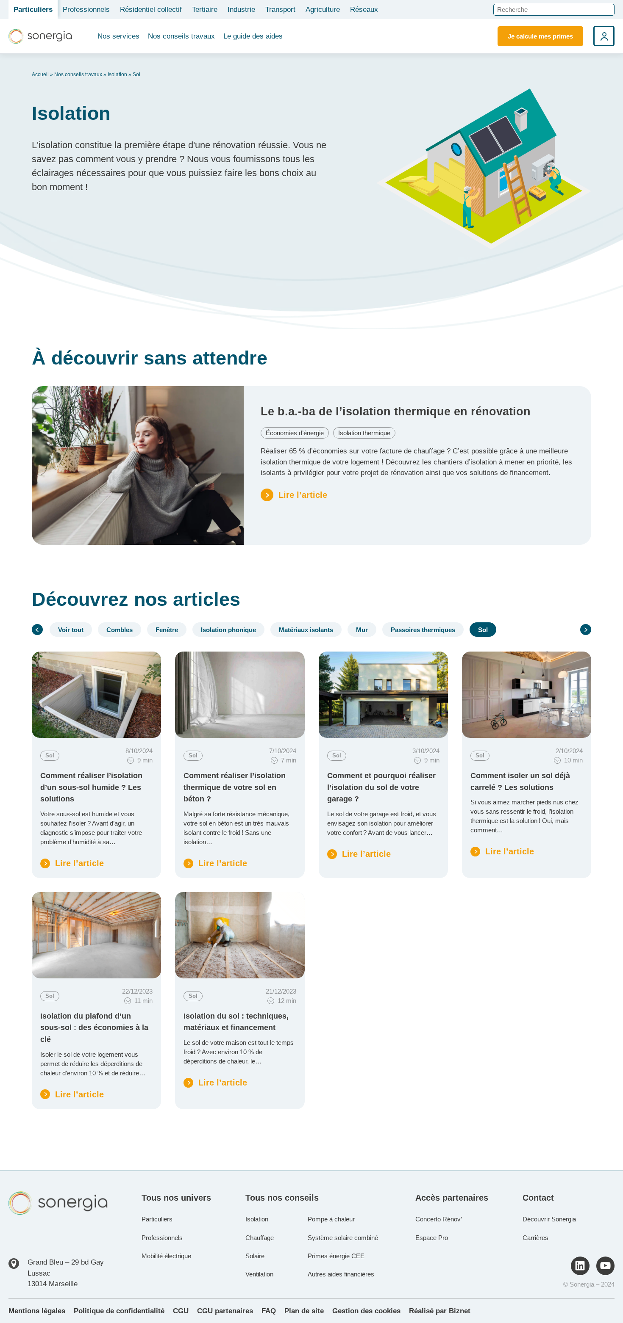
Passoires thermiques (423, 629)
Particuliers (33, 10)
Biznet (459, 1311)
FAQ (268, 1311)
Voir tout (70, 629)
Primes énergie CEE (336, 1255)
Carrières (535, 1237)
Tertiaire (204, 10)
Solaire (254, 1255)
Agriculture (323, 10)
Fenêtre (167, 629)
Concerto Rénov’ (438, 1219)
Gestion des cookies (366, 1311)
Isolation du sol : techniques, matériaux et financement (236, 1021)
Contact (538, 1197)
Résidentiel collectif (151, 10)
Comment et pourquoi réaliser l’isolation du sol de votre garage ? (381, 787)
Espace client (604, 36)
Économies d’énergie (295, 432)
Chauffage (259, 1237)
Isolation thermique (364, 432)
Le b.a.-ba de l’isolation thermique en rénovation (396, 411)
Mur (362, 629)
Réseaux (364, 10)
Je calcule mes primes (540, 36)
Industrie (241, 10)
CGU (181, 1311)
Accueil (40, 74)
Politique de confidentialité (119, 1311)
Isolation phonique (228, 629)
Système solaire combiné (343, 1237)
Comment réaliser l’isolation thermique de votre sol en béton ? (235, 787)
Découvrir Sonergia (549, 1219)
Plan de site (304, 1311)
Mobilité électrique (166, 1255)
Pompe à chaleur (331, 1219)
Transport (280, 10)
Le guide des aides (253, 36)
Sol (483, 629)
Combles (119, 629)
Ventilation (259, 1274)
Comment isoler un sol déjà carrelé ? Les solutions (520, 781)
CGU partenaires (225, 1311)
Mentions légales (36, 1311)
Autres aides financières (341, 1274)
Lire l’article (72, 864)
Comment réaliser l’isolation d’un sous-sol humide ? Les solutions (91, 787)
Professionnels (86, 10)
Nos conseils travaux (181, 36)
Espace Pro (431, 1237)
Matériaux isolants (306, 629)
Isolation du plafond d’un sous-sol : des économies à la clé (94, 1027)
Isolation (117, 74)
